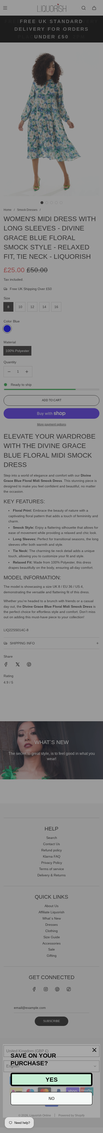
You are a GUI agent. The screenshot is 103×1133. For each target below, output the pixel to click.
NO (51, 1099)
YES (52, 1079)
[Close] (94, 1050)
